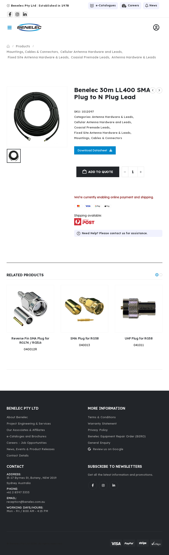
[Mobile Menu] (9, 27)
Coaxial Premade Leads (92, 127)
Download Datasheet (92, 150)
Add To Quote (100, 172)
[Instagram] (17, 14)
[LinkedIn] (25, 14)
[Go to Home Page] (8, 46)
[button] (157, 275)
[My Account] (156, 27)
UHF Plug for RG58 (138, 338)
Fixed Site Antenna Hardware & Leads (102, 132)
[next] (159, 90)
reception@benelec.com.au (26, 501)
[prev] (153, 90)
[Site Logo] (29, 27)
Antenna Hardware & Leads (112, 117)
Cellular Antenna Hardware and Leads (102, 122)
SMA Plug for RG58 (84, 338)
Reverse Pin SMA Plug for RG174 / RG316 (30, 340)
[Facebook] (10, 14)
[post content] (30, 308)
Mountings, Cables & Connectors (98, 138)
